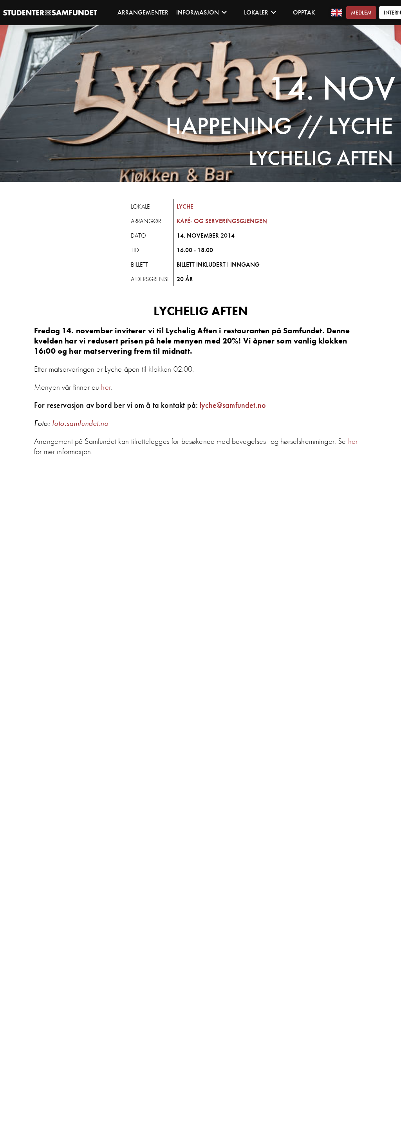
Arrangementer (142, 12)
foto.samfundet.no (80, 423)
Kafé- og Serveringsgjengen (222, 221)
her (105, 387)
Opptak (304, 12)
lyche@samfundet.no (233, 405)
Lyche (185, 206)
